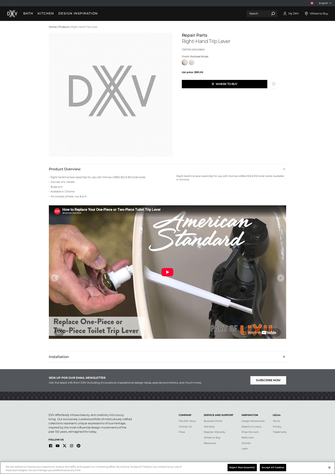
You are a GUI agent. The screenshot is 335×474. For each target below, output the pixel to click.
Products (63, 26)
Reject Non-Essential (242, 467)
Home (52, 26)
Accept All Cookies (273, 467)
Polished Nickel (184, 62)
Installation (59, 357)
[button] (224, 84)
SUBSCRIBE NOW (268, 380)
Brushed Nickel (191, 62)
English (323, 3)
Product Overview (65, 169)
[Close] (329, 467)
